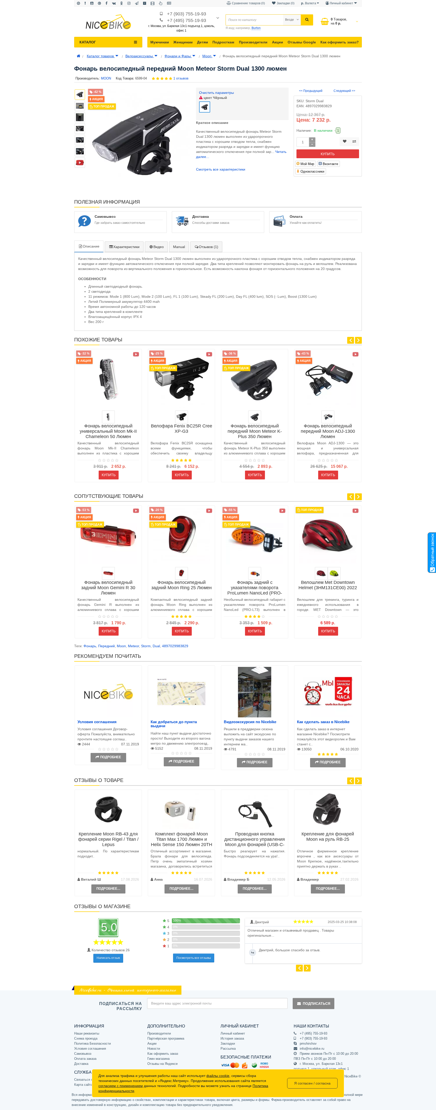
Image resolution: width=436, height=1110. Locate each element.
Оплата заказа (85, 1059)
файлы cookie (217, 1076)
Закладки (228, 1043)
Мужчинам (159, 42)
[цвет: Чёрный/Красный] (254, 573)
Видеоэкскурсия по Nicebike (250, 722)
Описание (91, 246)
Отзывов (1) (208, 247)
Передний (106, 646)
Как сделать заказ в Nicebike (323, 722)
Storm (146, 646)
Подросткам (223, 42)
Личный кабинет (233, 1033)
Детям (202, 42)
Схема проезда (85, 1038)
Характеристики (126, 247)
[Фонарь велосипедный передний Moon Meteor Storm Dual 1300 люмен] (80, 163)
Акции (277, 42)
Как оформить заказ (162, 1053)
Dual (156, 646)
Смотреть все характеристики (220, 169)
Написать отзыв (108, 958)
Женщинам (183, 42)
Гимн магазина (158, 1059)
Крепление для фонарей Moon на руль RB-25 (328, 836)
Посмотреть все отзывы (193, 958)
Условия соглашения (97, 722)
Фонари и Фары (178, 56)
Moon (207, 56)
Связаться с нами (87, 1079)
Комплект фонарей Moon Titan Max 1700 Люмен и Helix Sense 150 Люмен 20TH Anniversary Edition (181, 841)
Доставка (81, 1064)
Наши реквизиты (86, 1033)
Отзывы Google (302, 42)
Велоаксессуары (139, 56)
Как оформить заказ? (339, 42)
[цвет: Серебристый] (108, 417)
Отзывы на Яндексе (162, 1064)
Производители (253, 42)
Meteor (133, 646)
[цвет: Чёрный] (181, 417)
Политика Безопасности (92, 1043)
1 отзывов (180, 78)
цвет (215, 98)
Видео (158, 247)
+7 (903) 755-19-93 (186, 13)
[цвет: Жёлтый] (334, 573)
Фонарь (90, 646)
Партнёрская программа (165, 1038)
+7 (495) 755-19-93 (186, 20)
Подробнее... (108, 888)
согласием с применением (120, 1086)
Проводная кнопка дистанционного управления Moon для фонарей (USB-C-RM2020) (254, 841)
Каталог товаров (101, 56)
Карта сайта (83, 1085)
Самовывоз (82, 1053)
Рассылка (228, 1048)
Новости (153, 1048)
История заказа (232, 1038)
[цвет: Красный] (108, 573)
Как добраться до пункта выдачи (174, 724)
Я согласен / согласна (312, 1083)
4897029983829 (175, 646)
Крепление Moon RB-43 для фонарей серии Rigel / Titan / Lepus (108, 839)
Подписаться (316, 1003)
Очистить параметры (216, 93)
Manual (179, 247)
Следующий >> (344, 91)
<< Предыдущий (310, 91)
